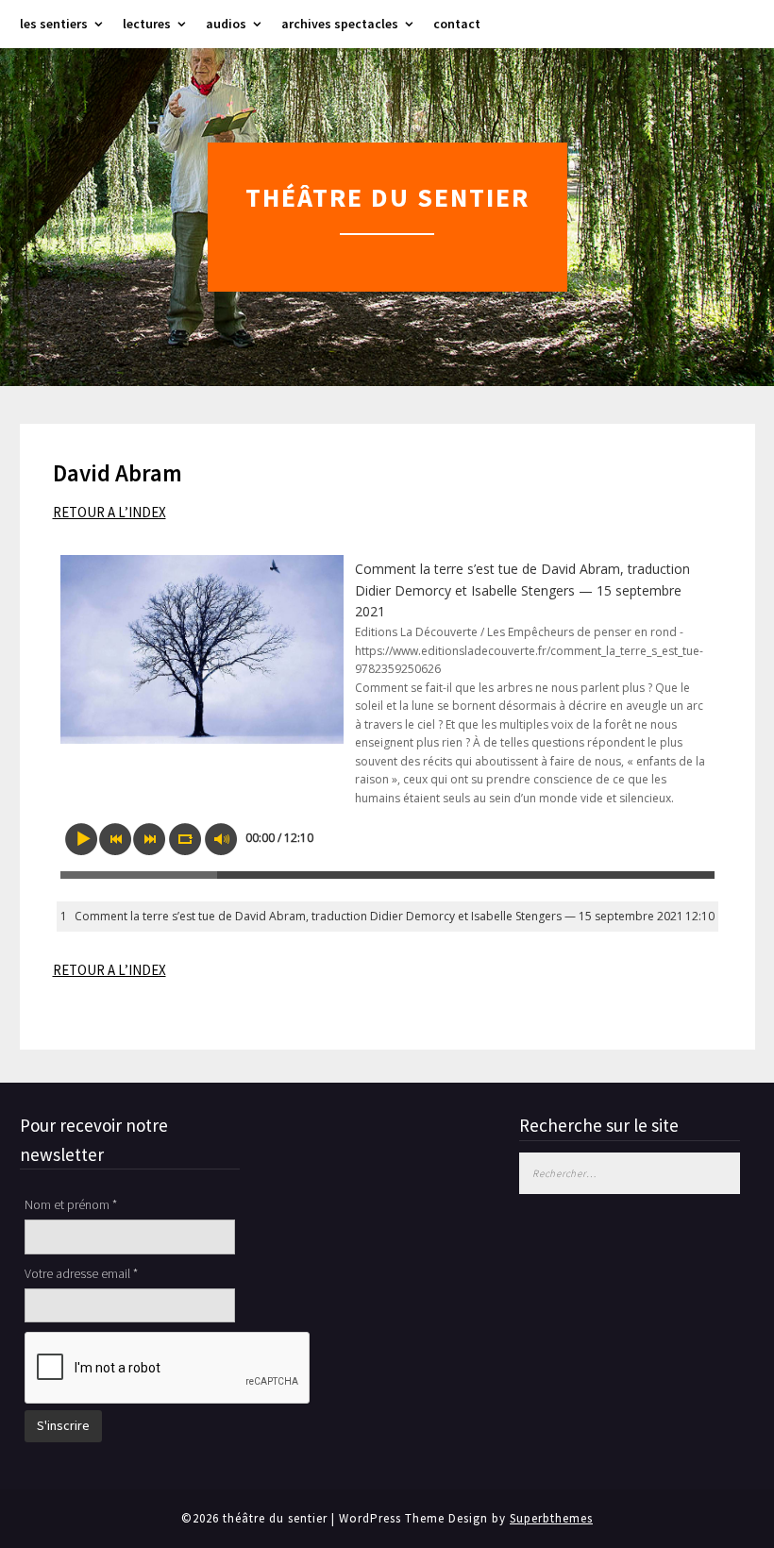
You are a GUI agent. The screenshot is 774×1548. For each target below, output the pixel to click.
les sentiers (54, 23)
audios (226, 23)
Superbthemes (551, 1518)
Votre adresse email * (81, 1273)
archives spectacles (339, 23)
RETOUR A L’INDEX (109, 512)
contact (456, 23)
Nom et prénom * (71, 1204)
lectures (147, 23)
